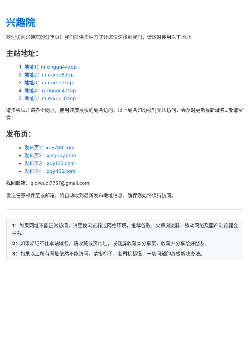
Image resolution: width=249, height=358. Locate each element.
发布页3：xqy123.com (49, 163)
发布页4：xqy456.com (49, 171)
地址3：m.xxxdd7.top (48, 82)
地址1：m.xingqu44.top (50, 67)
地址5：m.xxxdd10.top (50, 98)
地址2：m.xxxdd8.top (49, 75)
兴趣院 (20, 22)
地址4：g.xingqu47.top (50, 90)
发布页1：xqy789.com (49, 147)
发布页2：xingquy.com (50, 155)
